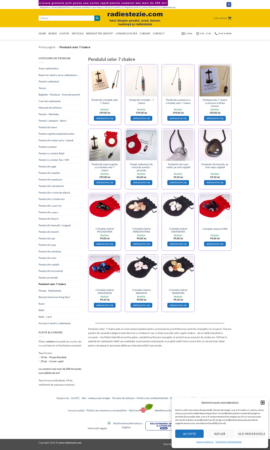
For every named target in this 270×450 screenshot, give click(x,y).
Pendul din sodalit (49, 264)
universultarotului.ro (151, 7)
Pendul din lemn (48, 127)
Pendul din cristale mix (52, 199)
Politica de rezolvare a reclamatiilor (107, 410)
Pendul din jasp (47, 244)
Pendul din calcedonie (51, 185)
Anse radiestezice (48, 68)
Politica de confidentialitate (152, 398)
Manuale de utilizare (50, 107)
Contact (159, 33)
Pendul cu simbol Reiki (51, 153)
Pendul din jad (47, 238)
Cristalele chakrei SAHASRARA (178, 230)
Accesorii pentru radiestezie (55, 323)
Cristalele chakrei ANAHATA (141, 291)
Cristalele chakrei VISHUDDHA (105, 291)
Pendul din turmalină (51, 270)
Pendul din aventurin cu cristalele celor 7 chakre (178, 101)
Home (42, 33)
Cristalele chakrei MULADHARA (105, 230)
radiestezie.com (168, 7)
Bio (84, 398)
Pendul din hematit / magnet (55, 225)
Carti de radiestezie (50, 101)
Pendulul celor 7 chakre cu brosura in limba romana (215, 102)
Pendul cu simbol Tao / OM (54, 159)
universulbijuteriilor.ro (61, 7)
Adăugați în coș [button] (104, 118)
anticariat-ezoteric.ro (113, 7)
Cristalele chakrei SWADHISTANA (141, 230)
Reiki (41, 310)
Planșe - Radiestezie (50, 290)
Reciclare (134, 410)
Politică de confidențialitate (228, 441)
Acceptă (189, 433)
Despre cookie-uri (205, 441)
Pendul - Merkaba (49, 114)
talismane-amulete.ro (81, 7)
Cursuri (145, 33)
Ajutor (64, 33)
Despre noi (63, 398)
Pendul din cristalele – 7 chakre (141, 101)
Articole (78, 33)
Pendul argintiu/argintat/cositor (57, 133)
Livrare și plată (126, 33)
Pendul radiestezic (49, 81)
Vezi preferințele (251, 433)
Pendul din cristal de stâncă (54, 192)
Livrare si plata (76, 410)
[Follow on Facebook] (228, 4)
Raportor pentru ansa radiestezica (58, 75)
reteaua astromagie (99, 398)
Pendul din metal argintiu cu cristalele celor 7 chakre (105, 167)
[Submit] (97, 18)
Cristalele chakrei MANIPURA (178, 291)
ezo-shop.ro (98, 7)
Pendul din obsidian (50, 251)
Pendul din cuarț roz (50, 205)
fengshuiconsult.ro (132, 7)
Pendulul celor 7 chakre (52, 284)
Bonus (52, 33)
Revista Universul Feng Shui (54, 297)
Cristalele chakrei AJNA (215, 228)
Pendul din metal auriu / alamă (56, 140)
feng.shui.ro (45, 7)
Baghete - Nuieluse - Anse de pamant (59, 94)
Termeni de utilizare (123, 398)
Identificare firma (164, 410)
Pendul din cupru (48, 212)
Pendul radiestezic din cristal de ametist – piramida (141, 167)
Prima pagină (47, 47)
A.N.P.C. (75, 398)
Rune (41, 303)
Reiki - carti (45, 316)
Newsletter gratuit (99, 33)
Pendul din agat (47, 166)
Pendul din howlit (49, 231)
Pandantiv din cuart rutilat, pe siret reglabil (178, 166)
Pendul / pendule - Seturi (53, 120)
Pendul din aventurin (50, 179)
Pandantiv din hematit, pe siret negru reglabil (214, 166)
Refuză (219, 433)
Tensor (42, 88)
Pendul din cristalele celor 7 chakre (104, 101)
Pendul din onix (47, 257)
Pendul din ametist (49, 172)
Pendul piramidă (48, 277)
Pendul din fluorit (49, 218)
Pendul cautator (48, 146)
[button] (262, 402)
